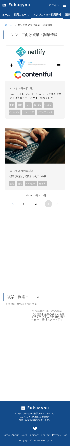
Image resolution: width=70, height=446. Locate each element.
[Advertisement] (35, 248)
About (15, 434)
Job (65, 434)
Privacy (56, 434)
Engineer (34, 434)
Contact (45, 434)
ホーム (9, 25)
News (23, 434)
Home (6, 434)
